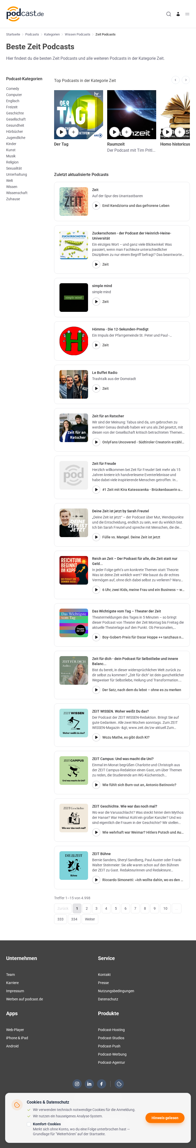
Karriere (12, 983)
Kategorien (52, 34)
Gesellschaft (16, 119)
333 (60, 919)
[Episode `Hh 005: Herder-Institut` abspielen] (167, 132)
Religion (12, 162)
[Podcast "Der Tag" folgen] (73, 132)
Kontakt (104, 975)
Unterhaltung (16, 174)
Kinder (11, 144)
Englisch (12, 101)
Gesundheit (15, 125)
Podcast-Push (109, 1046)
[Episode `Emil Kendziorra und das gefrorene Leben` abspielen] (96, 206)
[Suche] (168, 14)
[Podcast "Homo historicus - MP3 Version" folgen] (180, 132)
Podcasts (32, 34)
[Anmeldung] (178, 14)
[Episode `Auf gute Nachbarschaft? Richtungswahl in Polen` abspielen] (61, 132)
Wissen (11, 187)
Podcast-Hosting (111, 1030)
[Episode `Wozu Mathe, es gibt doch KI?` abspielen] (96, 737)
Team (10, 975)
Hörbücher (14, 131)
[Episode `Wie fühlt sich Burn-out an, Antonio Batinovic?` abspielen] (96, 785)
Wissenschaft (17, 193)
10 (165, 908)
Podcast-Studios (111, 1038)
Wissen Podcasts (77, 34)
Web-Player (15, 1030)
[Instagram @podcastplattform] (77, 1083)
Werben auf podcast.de (24, 999)
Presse (103, 983)
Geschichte (15, 113)
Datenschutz (108, 999)
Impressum (15, 991)
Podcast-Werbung (112, 1054)
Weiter (90, 919)
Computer (14, 95)
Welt (9, 181)
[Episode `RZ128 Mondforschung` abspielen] (114, 132)
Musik (11, 156)
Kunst (11, 150)
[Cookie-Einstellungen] (119, 1083)
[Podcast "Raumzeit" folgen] (126, 132)
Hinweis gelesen (165, 1118)
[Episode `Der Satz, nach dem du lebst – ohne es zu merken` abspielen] (96, 690)
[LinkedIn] (89, 1083)
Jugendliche (15, 138)
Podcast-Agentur (111, 1062)
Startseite (13, 34)
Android (12, 1046)
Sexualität (14, 168)
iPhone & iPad (17, 1038)
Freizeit (12, 107)
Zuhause (13, 199)
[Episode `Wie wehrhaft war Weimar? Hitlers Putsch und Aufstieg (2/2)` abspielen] (96, 832)
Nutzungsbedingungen (116, 991)
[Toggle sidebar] (187, 14)
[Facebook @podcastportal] (101, 1083)
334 (74, 919)
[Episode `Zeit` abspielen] (96, 264)
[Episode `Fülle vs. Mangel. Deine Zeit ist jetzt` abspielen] (96, 537)
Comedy (12, 89)
